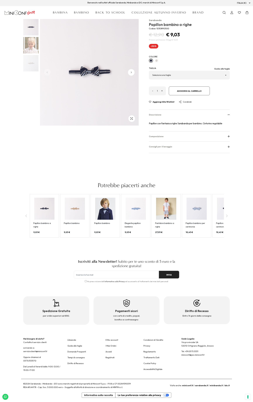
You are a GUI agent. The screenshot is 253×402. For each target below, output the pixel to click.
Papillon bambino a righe (170, 24)
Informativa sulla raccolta (98, 395)
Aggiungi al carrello (189, 91)
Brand (198, 12)
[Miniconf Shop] (20, 12)
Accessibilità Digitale (152, 369)
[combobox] (189, 75)
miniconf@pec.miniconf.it (192, 355)
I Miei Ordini (111, 345)
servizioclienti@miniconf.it (35, 351)
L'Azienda (71, 340)
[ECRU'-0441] (156, 61)
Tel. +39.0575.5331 (189, 351)
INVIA (169, 275)
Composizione (156, 136)
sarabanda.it (201, 385)
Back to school (110, 12)
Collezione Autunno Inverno (159, 12)
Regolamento (149, 351)
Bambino (81, 12)
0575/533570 (29, 360)
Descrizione (155, 114)
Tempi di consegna (76, 357)
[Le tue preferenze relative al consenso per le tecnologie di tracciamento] (248, 397)
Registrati (110, 357)
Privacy (146, 345)
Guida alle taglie (222, 68)
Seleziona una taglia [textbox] (161, 75)
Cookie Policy (149, 363)
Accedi (109, 351)
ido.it (227, 385)
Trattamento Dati (151, 357)
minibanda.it (216, 385)
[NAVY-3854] (151, 61)
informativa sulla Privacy (115, 281)
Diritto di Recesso (75, 363)
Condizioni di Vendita (153, 340)
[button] (131, 72)
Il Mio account (112, 340)
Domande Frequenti (76, 351)
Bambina (60, 12)
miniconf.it (187, 385)
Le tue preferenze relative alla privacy (139, 395)
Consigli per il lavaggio (160, 146)
